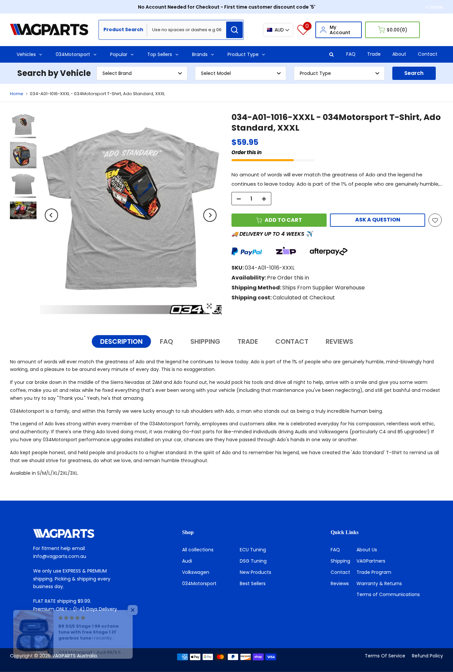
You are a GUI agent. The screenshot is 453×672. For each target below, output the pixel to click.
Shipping (340, 561)
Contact (427, 54)
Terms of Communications (388, 594)
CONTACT (291, 341)
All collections (198, 549)
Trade (374, 54)
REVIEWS (339, 341)
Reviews (340, 583)
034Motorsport (199, 583)
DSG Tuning (253, 561)
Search (413, 73)
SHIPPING (205, 341)
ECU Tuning (253, 549)
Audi (187, 561)
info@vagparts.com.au (59, 556)
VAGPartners (370, 561)
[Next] (210, 215)
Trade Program (373, 572)
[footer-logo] (77, 533)
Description (121, 341)
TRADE (247, 341)
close (20, 6)
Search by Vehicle (54, 73)
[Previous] (51, 215)
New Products (255, 572)
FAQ (351, 54)
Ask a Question (377, 220)
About (399, 54)
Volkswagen (195, 572)
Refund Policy (427, 655)
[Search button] (234, 30)
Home (16, 94)
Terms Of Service (385, 655)
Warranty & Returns (379, 583)
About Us (366, 549)
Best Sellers (253, 583)
